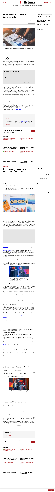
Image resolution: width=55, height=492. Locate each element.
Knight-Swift (28, 285)
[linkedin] (17, 25)
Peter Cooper (5, 344)
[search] (5, 2)
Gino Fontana (5, 22)
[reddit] (20, 25)
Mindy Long (8, 435)
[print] (34, 25)
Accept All (51, 490)
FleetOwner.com (18, 109)
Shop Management (6, 12)
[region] (27, 490)
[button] (3, 2)
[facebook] (16, 25)
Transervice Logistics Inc (23, 121)
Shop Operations (5, 166)
